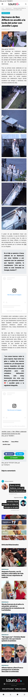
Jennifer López (6, 444)
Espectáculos (9, 8)
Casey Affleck (14, 441)
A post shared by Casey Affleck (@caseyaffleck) (14, 426)
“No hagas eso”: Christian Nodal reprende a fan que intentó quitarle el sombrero (13, 639)
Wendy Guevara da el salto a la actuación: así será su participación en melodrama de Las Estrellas (13, 607)
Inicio (3, 8)
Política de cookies (20, 689)
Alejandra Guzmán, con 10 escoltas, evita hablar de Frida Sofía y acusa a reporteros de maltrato (12, 574)
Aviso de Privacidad (8, 689)
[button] (2, 4)
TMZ (25, 244)
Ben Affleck (5, 441)
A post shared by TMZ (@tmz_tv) (14, 310)
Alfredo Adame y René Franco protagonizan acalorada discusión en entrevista (12, 669)
